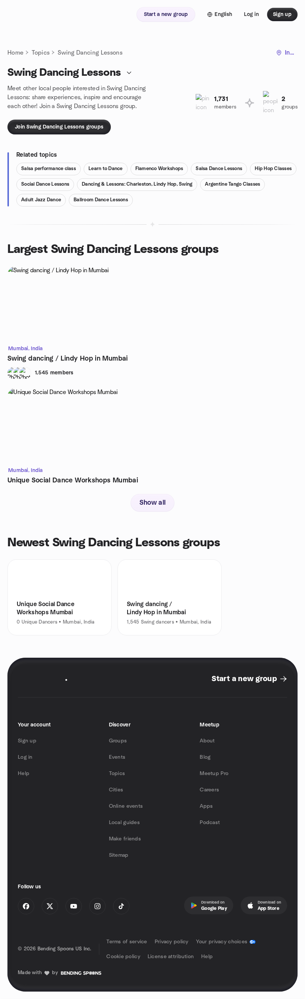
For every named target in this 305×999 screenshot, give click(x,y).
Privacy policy (172, 941)
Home (15, 53)
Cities (116, 790)
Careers (209, 790)
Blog (205, 757)
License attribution (171, 956)
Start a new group (244, 679)
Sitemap (119, 855)
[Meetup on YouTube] (73, 906)
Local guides (124, 822)
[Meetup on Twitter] (50, 906)
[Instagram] (97, 906)
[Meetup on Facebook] (26, 906)
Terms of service (126, 941)
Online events (126, 806)
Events (117, 757)
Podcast (210, 822)
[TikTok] (121, 906)
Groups (118, 740)
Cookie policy (123, 956)
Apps (206, 806)
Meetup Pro (214, 773)
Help (23, 773)
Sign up (27, 740)
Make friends (125, 839)
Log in (25, 757)
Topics (40, 53)
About (207, 740)
